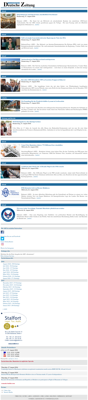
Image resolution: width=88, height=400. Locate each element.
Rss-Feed (53, 396)
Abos (29, 396)
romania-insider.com (8, 383)
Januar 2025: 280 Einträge (11, 305)
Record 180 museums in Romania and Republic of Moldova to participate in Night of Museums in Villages (34, 380)
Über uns (18, 396)
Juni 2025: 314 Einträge (10, 295)
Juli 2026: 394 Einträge (10, 266)
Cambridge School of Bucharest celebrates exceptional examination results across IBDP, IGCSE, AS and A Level (36, 369)
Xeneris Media (8, 392)
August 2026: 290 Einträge (11, 264)
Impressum (61, 396)
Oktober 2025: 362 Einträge (11, 287)
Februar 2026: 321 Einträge (11, 276)
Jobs (42, 396)
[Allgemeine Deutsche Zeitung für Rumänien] (16, 4)
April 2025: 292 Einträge (11, 299)
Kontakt (69, 396)
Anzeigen (36, 396)
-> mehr (4, 309)
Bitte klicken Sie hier (7, 256)
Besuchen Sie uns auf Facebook (10, 236)
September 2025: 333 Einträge (12, 289)
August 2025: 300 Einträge (11, 291)
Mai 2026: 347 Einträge (10, 270)
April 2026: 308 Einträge (11, 272)
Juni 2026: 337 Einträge (10, 268)
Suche (25, 396)
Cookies (31, 399)
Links (47, 396)
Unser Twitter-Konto (7, 242)
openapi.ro (11, 358)
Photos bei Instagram (7, 248)
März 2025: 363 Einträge (11, 301)
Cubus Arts (7, 390)
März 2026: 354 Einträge (11, 274)
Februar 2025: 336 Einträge (11, 303)
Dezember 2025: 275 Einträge (12, 283)
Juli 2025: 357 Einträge (10, 293)
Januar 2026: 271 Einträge (11, 278)
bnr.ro (16, 358)
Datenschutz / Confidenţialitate (46, 399)
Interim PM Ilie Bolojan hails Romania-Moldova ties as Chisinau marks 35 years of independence (31, 374)
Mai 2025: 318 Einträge (10, 297)
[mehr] (37, 25)
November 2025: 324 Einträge (12, 285)
